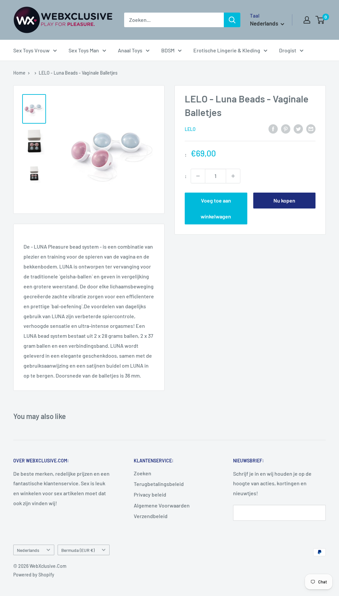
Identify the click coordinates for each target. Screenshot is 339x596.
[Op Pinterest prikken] (285, 128)
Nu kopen (284, 200)
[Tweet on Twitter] (298, 128)
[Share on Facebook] (273, 128)
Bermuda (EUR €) (78, 550)
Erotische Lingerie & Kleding (226, 50)
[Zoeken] (232, 20)
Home (19, 73)
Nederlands (28, 550)
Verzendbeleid (151, 516)
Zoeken (142, 473)
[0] (320, 20)
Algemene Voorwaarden (162, 505)
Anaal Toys (130, 50)
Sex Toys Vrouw (31, 50)
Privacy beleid (150, 494)
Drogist (287, 50)
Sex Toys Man (84, 50)
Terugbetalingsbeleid (159, 484)
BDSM (167, 50)
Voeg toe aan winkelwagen (216, 208)
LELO (190, 129)
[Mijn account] (307, 20)
